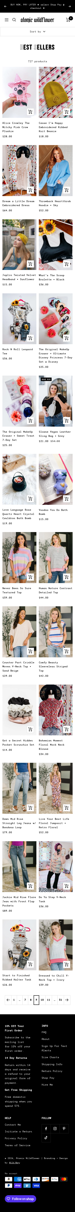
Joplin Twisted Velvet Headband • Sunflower (19, 277)
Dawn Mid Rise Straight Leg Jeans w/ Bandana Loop (19, 823)
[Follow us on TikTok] (46, 1137)
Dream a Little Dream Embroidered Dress (18, 203)
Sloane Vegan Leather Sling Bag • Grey (55, 434)
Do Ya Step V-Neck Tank (52, 899)
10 (42, 999)
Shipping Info (52, 1064)
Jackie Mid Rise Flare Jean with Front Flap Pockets (19, 901)
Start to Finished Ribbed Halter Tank (16, 977)
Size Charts (50, 1057)
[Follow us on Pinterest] (64, 1128)
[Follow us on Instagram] (55, 1128)
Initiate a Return (18, 1131)
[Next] (67, 1000)
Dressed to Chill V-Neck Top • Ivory (54, 977)
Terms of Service (17, 1145)
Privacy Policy (16, 1138)
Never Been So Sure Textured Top (16, 590)
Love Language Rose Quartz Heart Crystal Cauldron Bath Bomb (18, 514)
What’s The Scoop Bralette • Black (51, 277)
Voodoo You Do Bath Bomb (53, 512)
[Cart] (68, 20)
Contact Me (13, 1124)
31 (60, 999)
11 (48, 999)
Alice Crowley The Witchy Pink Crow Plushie (16, 127)
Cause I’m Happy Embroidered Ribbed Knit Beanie (53, 127)
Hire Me (47, 1084)
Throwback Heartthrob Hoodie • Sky (55, 203)
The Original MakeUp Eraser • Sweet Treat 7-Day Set (18, 436)
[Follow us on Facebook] (46, 1128)
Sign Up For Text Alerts (54, 1048)
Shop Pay (48, 1078)
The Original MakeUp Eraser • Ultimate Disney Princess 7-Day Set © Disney (55, 355)
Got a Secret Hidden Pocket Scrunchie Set (18, 742)
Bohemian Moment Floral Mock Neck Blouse (51, 745)
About (46, 1039)
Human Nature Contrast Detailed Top (55, 590)
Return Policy (52, 1071)
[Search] (14, 20)
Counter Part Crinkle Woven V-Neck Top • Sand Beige (18, 667)
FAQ (44, 1032)
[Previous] (8, 1000)
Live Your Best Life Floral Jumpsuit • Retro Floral (54, 823)
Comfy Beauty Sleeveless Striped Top (53, 667)
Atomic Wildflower (28, 1158)
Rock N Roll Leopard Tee (17, 351)
